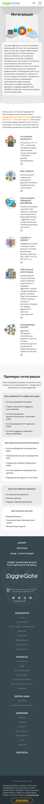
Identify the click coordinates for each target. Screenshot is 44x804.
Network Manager (22, 670)
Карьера (22, 744)
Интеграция (22, 649)
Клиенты (22, 717)
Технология (22, 613)
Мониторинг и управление (22, 626)
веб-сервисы (24, 119)
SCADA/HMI (22, 675)
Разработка (22, 644)
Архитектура (22, 622)
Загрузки (22, 548)
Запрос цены (22, 696)
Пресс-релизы (22, 731)
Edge (22, 666)
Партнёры (22, 701)
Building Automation (22, 679)
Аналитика (22, 635)
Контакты (22, 752)
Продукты (22, 657)
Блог (22, 740)
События (22, 726)
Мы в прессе (22, 735)
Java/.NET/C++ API (9, 119)
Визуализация (22, 640)
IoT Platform (22, 661)
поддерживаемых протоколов (15, 117)
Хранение (22, 631)
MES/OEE (22, 688)
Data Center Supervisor (22, 684)
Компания (22, 713)
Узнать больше (32, 795)
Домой (22, 543)
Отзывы (22, 722)
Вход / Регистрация (22, 553)
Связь (22, 617)
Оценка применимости (22, 705)
